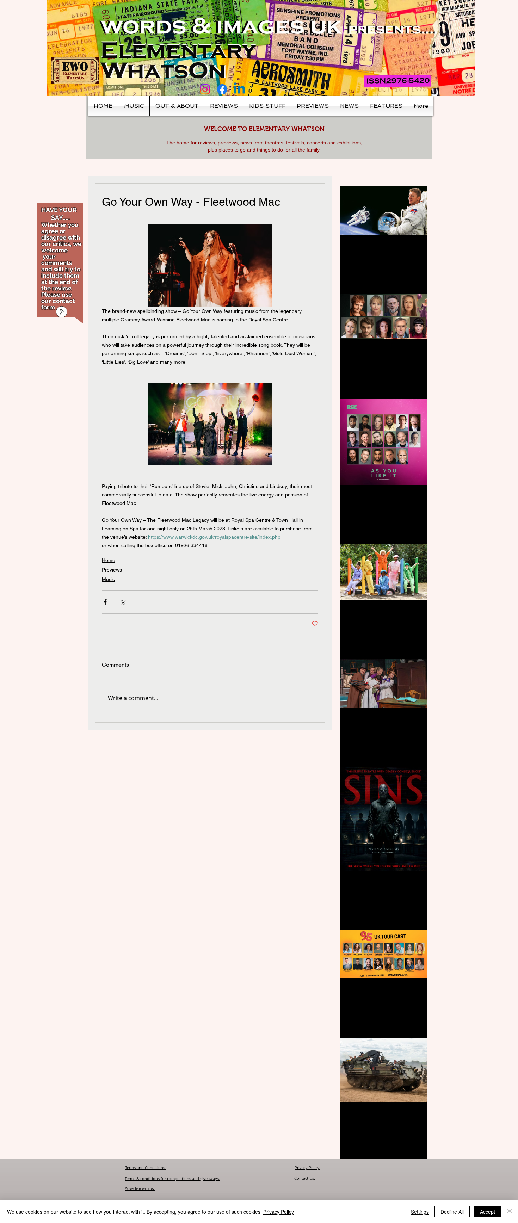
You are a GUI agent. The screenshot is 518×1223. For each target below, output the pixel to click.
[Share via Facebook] (105, 602)
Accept (487, 1211)
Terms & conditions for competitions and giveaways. (172, 1178)
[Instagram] (205, 89)
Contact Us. (304, 1178)
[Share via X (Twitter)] (122, 602)
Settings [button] (420, 1211)
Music (108, 579)
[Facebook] (222, 89)
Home (108, 560)
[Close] (509, 1211)
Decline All (452, 1211)
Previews (112, 570)
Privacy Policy (307, 1167)
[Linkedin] (239, 89)
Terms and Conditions (145, 1167)
